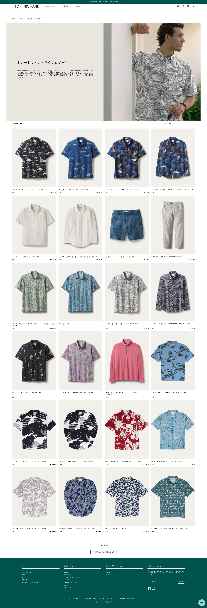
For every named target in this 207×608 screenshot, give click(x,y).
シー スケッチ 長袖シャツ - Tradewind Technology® (170, 324)
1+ (148, 262)
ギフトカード (67, 585)
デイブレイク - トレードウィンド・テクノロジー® (29, 461)
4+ (55, 262)
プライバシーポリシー (75, 598)
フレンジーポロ (64, 324)
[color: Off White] (50, 534)
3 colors (99, 259)
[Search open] (188, 6)
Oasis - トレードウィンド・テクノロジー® (26, 392)
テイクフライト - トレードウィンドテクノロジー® (121, 190)
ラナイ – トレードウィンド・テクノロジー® (26, 257)
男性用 (65, 6)
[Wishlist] (178, 6)
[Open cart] (193, 6)
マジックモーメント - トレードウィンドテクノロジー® (123, 461)
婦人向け (78, 6)
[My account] (183, 6)
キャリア (24, 577)
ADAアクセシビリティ (91, 598)
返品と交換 (67, 574)
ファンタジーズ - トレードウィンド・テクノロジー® (168, 392)
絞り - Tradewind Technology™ (117, 528)
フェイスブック (110, 572)
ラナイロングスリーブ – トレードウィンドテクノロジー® (78, 257)
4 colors (191, 259)
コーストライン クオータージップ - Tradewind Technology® (121, 393)
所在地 (24, 574)
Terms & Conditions (70, 582)
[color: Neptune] (193, 535)
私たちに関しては (26, 572)
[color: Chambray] (147, 534)
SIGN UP (181, 581)
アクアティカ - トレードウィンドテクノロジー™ (167, 461)
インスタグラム (110, 574)
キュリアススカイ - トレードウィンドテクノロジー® (29, 190)
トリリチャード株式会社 (102, 602)
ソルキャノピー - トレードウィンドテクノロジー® (29, 528)
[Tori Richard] (26, 6)
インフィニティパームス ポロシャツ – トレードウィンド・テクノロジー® (34, 324)
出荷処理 (66, 572)
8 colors (53, 259)
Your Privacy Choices (127, 598)
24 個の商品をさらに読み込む (103, 552)
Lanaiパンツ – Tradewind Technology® (166, 257)
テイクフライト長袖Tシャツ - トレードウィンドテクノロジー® (172, 190)
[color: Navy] (55, 534)
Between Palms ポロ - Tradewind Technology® (170, 528)
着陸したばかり (50, 6)
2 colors (53, 192)
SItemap (24, 580)
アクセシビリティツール (108, 598)
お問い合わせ (67, 587)
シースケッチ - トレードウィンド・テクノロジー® (121, 324)
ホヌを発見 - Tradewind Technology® (73, 190)
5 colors (146, 259)
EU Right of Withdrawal (72, 577)
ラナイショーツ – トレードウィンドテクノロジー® (121, 257)
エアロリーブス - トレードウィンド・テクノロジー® (76, 392)
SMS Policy (67, 580)
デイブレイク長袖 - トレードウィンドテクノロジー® (76, 461)
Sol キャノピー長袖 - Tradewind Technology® (77, 528)
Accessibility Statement (30, 582)
